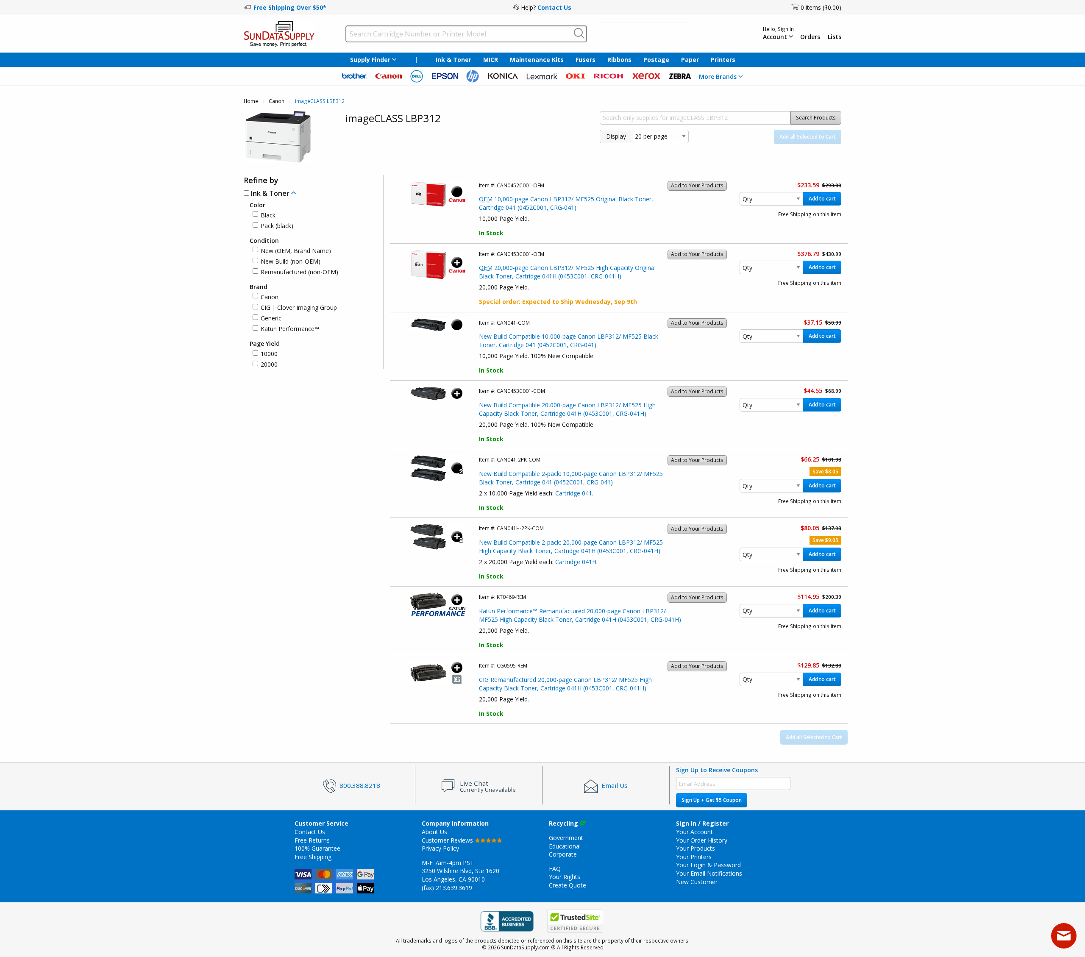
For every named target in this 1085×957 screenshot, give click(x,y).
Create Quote (567, 885)
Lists (834, 37)
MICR (490, 60)
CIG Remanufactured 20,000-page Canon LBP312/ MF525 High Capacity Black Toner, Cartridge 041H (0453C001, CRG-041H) (565, 684)
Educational (565, 846)
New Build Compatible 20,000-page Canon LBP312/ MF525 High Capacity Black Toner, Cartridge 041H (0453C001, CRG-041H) (567, 409)
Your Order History (701, 840)
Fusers (585, 60)
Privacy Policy (440, 848)
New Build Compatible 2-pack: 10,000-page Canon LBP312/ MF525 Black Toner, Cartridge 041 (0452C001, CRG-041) (571, 478)
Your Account (694, 832)
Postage (656, 60)
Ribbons (619, 60)
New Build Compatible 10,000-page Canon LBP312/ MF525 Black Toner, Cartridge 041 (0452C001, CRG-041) (568, 340)
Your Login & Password (708, 865)
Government (566, 838)
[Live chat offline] (1064, 936)
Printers (723, 60)
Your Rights (564, 877)
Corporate (563, 854)
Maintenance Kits (537, 60)
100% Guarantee (317, 848)
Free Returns (312, 840)
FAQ (555, 869)
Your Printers (694, 857)
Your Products (695, 848)
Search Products (816, 117)
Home (251, 101)
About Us (434, 832)
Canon (276, 101)
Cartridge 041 (573, 493)
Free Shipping (313, 857)
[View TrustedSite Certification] (575, 921)
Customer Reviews (448, 840)
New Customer (697, 882)
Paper (690, 60)
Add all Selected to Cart (807, 136)
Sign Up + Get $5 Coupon (712, 800)
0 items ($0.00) (821, 7)
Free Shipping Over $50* (289, 7)
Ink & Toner (453, 60)
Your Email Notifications (709, 873)
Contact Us (554, 7)
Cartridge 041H (575, 562)
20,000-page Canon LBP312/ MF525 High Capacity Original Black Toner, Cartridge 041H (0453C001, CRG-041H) (567, 272)
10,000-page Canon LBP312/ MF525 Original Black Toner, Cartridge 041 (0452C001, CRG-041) (566, 203)
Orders (810, 37)
